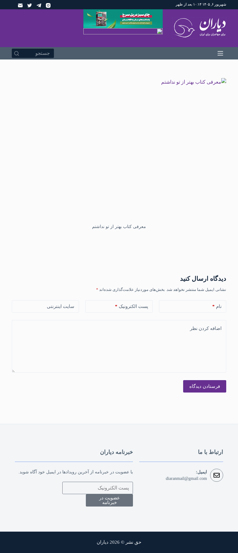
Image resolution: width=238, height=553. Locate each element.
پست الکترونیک (131, 306)
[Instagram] (48, 5)
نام (217, 306)
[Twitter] (29, 5)
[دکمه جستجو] (16, 53)
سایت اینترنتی (60, 306)
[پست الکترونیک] (20, 5)
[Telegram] (39, 5)
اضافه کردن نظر (206, 328)
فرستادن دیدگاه (204, 386)
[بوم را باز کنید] (220, 53)
